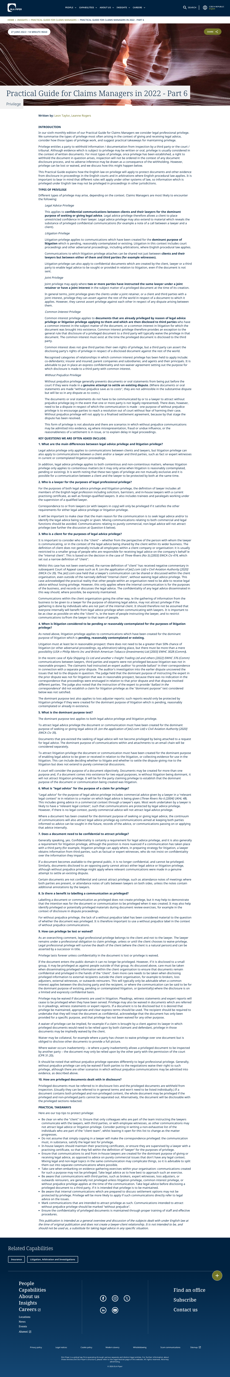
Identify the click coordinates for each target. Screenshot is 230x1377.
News (22, 1321)
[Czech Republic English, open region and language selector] (205, 7)
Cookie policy (86, 1347)
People (69, 7)
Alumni (23, 1331)
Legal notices (61, 1347)
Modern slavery (112, 1347)
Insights (122, 7)
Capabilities (86, 7)
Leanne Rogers (81, 115)
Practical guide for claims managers (54, 19)
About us (105, 7)
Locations (24, 1317)
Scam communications (170, 1347)
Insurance (16, 1259)
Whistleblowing (139, 1347)
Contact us (186, 1309)
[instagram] (115, 1298)
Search (192, 7)
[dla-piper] (15, 7)
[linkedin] (103, 1310)
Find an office (189, 1290)
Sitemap (194, 1347)
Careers (137, 7)
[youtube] (115, 1310)
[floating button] (217, 1276)
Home (11, 19)
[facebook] (103, 1298)
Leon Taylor (62, 115)
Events (23, 1326)
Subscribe (185, 1299)
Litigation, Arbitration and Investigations (52, 1259)
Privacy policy (36, 1347)
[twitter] (127, 1298)
